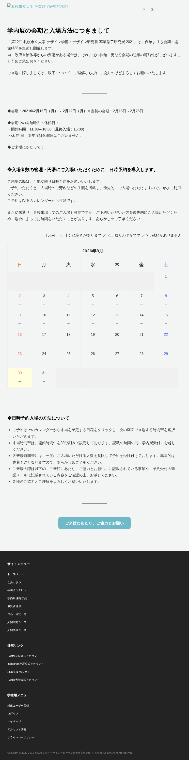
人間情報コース (16, 630)
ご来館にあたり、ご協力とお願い (94, 523)
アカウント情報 (16, 729)
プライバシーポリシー (20, 737)
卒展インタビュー (18, 590)
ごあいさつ (14, 582)
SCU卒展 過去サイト (20, 671)
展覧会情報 (14, 606)
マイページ (14, 721)
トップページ (15, 574)
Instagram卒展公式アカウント (25, 663)
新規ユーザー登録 (18, 705)
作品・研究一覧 (16, 614)
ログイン (12, 713)
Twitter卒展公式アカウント (23, 655)
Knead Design (103, 752)
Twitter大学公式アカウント (23, 679)
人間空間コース (16, 622)
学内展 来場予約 (17, 598)
